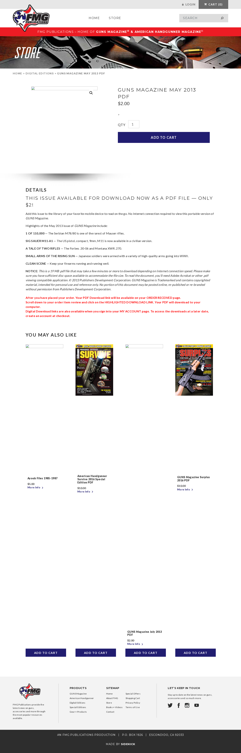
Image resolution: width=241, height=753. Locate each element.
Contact (110, 711)
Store (115, 18)
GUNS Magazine (78, 693)
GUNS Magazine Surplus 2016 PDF (193, 479)
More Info (34, 487)
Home (94, 18)
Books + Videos (114, 707)
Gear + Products (78, 711)
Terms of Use (133, 707)
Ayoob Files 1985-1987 (42, 478)
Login (190, 4)
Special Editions (78, 707)
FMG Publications (31, 18)
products (78, 688)
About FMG (112, 698)
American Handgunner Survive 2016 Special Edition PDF (92, 479)
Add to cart (164, 137)
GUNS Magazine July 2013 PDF (144, 633)
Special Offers (133, 693)
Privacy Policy (133, 702)
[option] (46, 500)
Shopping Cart (133, 698)
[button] (91, 92)
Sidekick (128, 744)
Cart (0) (215, 4)
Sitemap (112, 688)
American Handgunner (82, 698)
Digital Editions (40, 73)
